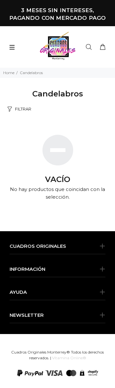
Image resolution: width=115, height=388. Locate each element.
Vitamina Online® (69, 357)
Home (8, 72)
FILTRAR (23, 108)
